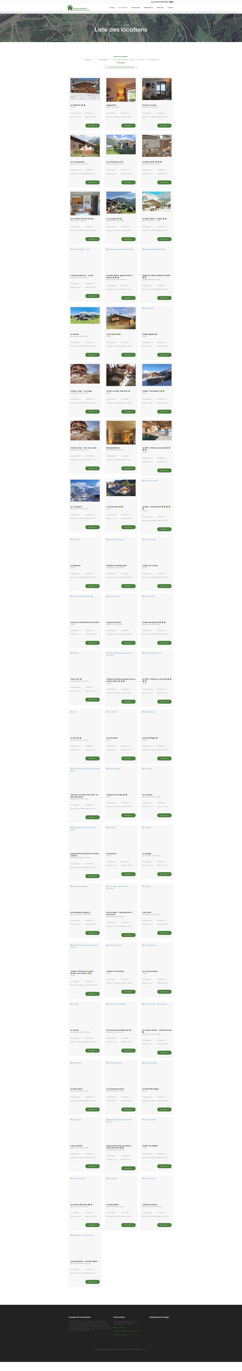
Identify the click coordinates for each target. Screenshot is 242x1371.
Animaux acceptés (120, 60)
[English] (170, 2)
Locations (125, 25)
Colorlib (144, 1349)
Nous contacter (120, 1327)
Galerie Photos (148, 7)
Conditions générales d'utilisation (126, 1331)
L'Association (135, 7)
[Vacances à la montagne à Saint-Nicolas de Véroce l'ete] (152, 1323)
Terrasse (141, 60)
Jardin (133, 60)
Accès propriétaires (161, 2)
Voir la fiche (91, 125)
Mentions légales (121, 1335)
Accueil (112, 7)
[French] (172, 2)
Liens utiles (160, 7)
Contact (170, 7)
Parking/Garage (153, 60)
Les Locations (123, 7)
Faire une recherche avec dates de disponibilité (121, 67)
